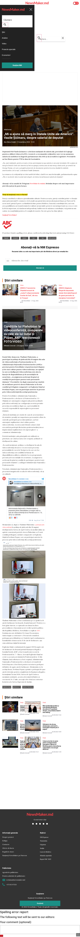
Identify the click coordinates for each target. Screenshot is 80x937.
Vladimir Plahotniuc (28, 687)
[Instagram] (40, 824)
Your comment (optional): (16, 922)
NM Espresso (44, 837)
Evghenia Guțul (7, 687)
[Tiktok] (43, 824)
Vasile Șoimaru (52, 238)
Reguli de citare (8, 852)
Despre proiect (8, 837)
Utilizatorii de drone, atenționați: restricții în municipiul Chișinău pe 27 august (51, 727)
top (42, 238)
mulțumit (15, 238)
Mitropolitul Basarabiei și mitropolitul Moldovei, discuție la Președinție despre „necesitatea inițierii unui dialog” (52, 709)
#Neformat (7, 130)
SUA (33, 238)
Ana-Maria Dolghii (10, 142)
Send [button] (1, 936)
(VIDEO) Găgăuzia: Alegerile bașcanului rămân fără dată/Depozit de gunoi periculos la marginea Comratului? (68, 293)
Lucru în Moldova (45, 852)
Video (22, 285)
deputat (6, 238)
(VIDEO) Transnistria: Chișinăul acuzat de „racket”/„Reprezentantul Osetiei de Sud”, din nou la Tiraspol (29, 293)
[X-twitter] (36, 824)
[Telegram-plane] (47, 824)
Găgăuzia (43, 844)
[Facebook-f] (33, 824)
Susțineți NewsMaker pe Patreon (14, 855)
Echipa (4, 841)
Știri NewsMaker (26, 300)
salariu (24, 238)
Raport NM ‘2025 (45, 859)
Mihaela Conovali (10, 346)
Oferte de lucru (8, 848)
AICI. (38, 630)
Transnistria (43, 841)
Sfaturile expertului (46, 855)
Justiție (42, 848)
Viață (5, 322)
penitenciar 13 (17, 687)
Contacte (5, 844)
